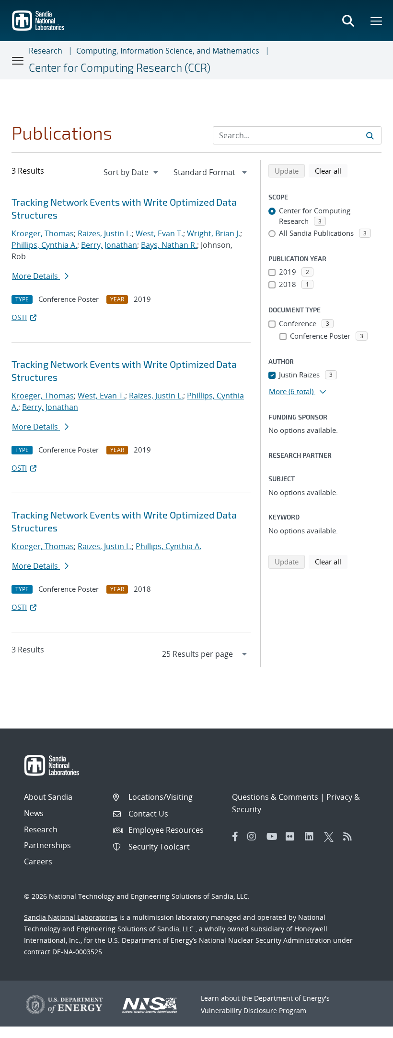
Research (45, 50)
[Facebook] (235, 836)
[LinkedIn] (312, 836)
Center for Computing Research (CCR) (119, 67)
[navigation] (132, 172)
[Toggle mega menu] (376, 20)
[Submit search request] (369, 135)
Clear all (331, 171)
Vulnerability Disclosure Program (253, 1010)
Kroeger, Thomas (43, 233)
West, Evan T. (159, 233)
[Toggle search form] (347, 20)
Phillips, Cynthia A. (44, 245)
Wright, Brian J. (213, 233)
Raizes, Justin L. (105, 233)
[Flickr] (293, 836)
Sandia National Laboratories (70, 917)
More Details (36, 276)
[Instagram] (254, 836)
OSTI (19, 317)
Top (364, 1027)
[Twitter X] (331, 836)
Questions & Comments (275, 797)
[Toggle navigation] (18, 60)
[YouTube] (273, 836)
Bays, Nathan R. (169, 245)
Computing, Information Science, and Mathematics (167, 50)
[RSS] (350, 836)
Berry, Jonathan (109, 245)
